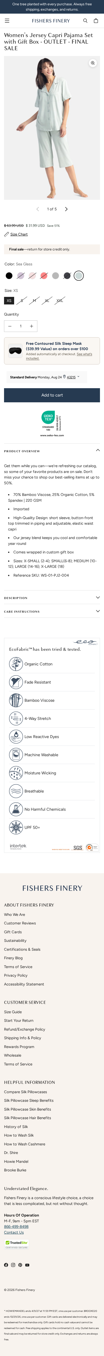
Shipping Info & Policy (22, 1038)
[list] (52, 128)
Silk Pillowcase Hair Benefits (27, 1118)
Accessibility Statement (24, 984)
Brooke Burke (15, 1170)
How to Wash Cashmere (24, 1144)
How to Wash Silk (19, 1135)
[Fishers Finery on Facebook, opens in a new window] (6, 1264)
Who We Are (14, 914)
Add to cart (52, 395)
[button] (16, 1244)
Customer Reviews (20, 923)
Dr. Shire (11, 1152)
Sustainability (15, 940)
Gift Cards (13, 932)
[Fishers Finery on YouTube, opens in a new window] (27, 1264)
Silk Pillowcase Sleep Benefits (29, 1100)
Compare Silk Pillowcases (25, 1092)
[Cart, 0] (96, 20)
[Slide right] (66, 209)
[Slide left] (38, 209)
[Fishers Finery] (51, 21)
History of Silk (16, 1126)
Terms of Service (18, 967)
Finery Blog (13, 958)
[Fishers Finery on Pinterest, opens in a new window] (20, 1264)
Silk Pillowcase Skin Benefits (27, 1109)
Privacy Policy (16, 975)
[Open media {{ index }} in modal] (52, 128)
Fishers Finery (25, 1290)
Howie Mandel (16, 1161)
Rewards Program (19, 1046)
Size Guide (13, 1012)
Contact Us (14, 1232)
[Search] (85, 20)
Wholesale (12, 1055)
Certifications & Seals (22, 949)
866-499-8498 (16, 1226)
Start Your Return (18, 1020)
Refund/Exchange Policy (24, 1029)
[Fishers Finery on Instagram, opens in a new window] (13, 1264)
